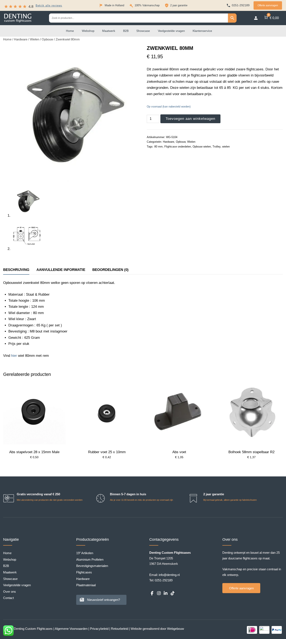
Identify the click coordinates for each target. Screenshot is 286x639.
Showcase (143, 30)
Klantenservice (202, 30)
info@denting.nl (169, 575)
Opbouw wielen (202, 146)
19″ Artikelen (84, 553)
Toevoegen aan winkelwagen (190, 119)
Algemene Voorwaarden (71, 628)
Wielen (34, 39)
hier (14, 356)
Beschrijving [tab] (16, 270)
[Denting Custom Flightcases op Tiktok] (172, 593)
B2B (126, 30)
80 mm (158, 146)
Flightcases (84, 572)
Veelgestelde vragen (171, 30)
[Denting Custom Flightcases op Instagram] (158, 593)
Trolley (216, 146)
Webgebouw (175, 628)
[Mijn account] (256, 18)
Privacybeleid (99, 628)
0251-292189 (164, 580)
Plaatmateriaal (86, 585)
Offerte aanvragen (268, 5)
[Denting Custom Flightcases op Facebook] (152, 593)
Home (70, 30)
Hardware (20, 39)
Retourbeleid (119, 628)
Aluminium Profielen (89, 559)
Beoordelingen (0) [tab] (110, 270)
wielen (226, 146)
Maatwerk (108, 30)
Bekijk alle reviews (49, 5)
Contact (8, 598)
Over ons (9, 591)
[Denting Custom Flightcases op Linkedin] (165, 593)
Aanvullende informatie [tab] (60, 270)
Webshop (88, 30)
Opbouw (47, 39)
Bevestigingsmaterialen (92, 566)
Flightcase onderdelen (177, 146)
